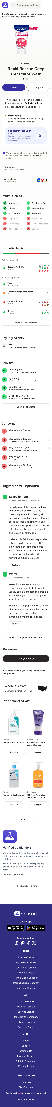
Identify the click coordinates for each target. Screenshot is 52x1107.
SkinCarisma (26, 1087)
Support (26, 1045)
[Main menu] (46, 5)
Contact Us (26, 1050)
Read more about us (13, 874)
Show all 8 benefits (26, 407)
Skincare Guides (26, 1001)
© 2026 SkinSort (26, 1099)
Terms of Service (26, 1056)
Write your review (26, 658)
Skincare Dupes (26, 972)
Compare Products (26, 967)
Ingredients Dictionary (26, 1016)
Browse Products (26, 1006)
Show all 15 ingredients (26, 322)
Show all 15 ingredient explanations (26, 637)
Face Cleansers (37, 14)
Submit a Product (26, 1022)
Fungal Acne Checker (26, 977)
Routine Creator (26, 957)
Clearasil (23, 14)
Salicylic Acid (32, 103)
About (26, 1040)
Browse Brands (26, 1011)
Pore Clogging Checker (26, 982)
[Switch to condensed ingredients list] (46, 248)
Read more (16, 565)
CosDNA (26, 1082)
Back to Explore (9, 14)
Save (14, 87)
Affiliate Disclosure (26, 1061)
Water (13, 574)
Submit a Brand (26, 1027)
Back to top (26, 820)
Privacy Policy (26, 1066)
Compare (38, 87)
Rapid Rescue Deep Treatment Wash (18, 16)
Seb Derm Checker (26, 988)
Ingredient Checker (26, 962)
